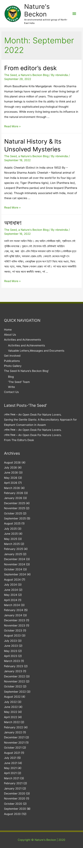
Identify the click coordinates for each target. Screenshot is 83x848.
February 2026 (13, 493)
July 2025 (10, 528)
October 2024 (13, 569)
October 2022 (13, 686)
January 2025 (13, 554)
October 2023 (13, 630)
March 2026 (12, 488)
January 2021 (13, 788)
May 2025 (10, 538)
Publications (12, 360)
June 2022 (11, 706)
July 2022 (10, 701)
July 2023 (10, 640)
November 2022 (14, 681)
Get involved (12, 355)
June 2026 (11, 472)
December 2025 (14, 503)
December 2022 (14, 676)
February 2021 (13, 783)
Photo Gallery (13, 365)
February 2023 (13, 666)
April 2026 (10, 482)
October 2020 (13, 803)
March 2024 (12, 605)
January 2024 (13, 615)
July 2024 (10, 584)
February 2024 (13, 610)
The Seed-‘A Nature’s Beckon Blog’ (26, 370)
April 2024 (10, 600)
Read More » (12, 126)
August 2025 (12, 523)
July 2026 (10, 467)
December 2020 (14, 793)
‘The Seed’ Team (19, 382)
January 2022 (13, 732)
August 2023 (12, 635)
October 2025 (13, 513)
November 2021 (14, 742)
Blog (11, 376)
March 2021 (11, 778)
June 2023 (11, 645)
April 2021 (10, 773)
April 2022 (10, 717)
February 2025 (13, 548)
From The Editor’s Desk (19, 440)
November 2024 (14, 564)
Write (11, 387)
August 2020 (12, 814)
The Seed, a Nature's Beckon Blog (26, 75)
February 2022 (13, 727)
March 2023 (12, 661)
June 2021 (10, 763)
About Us (10, 334)
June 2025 (11, 533)
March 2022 (12, 722)
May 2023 (10, 651)
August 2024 (12, 579)
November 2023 (14, 625)
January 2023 (13, 671)
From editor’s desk (30, 68)
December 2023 (14, 620)
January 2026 (13, 498)
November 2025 (14, 508)
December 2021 (14, 737)
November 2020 (14, 798)
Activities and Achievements (22, 339)
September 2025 (15, 518)
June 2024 (11, 589)
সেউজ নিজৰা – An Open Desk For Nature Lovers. (33, 414)
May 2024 (10, 594)
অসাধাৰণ (12, 222)
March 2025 (12, 543)
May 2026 (10, 477)
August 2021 (12, 752)
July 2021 (10, 757)
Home (8, 329)
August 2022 (12, 696)
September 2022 (15, 691)
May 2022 (10, 711)
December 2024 (14, 559)
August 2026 (12, 462)
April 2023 (10, 656)
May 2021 (10, 768)
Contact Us (11, 392)
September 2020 (15, 808)
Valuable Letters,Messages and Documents (36, 350)
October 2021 (13, 747)
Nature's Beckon (37, 10)
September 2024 (15, 574)
